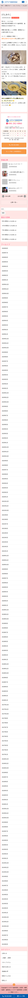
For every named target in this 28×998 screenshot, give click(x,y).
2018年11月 (5, 668)
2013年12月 (5, 917)
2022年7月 (5, 469)
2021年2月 (5, 546)
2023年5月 (5, 424)
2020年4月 (5, 591)
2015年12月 (5, 808)
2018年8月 (5, 677)
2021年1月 (5, 551)
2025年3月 (5, 325)
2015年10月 (5, 817)
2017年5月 (5, 736)
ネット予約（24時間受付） (14, 151)
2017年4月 (5, 741)
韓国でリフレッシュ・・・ (16, 180)
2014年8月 (5, 881)
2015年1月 (5, 858)
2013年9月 (5, 930)
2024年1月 (5, 388)
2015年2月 (5, 854)
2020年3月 (5, 596)
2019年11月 (5, 614)
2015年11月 (5, 813)
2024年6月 (5, 365)
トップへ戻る (14, 984)
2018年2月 (5, 695)
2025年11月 (5, 289)
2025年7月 (5, 307)
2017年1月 (5, 754)
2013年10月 (5, 926)
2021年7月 (5, 524)
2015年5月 (5, 840)
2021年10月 (5, 510)
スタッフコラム (15, 17)
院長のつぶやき (6, 976)
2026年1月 (5, 280)
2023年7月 (5, 415)
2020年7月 (5, 578)
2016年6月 (5, 781)
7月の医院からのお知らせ (9, 230)
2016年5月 (5, 786)
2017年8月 (5, 722)
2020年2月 (5, 600)
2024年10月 (5, 347)
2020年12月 (5, 555)
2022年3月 (5, 487)
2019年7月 (5, 632)
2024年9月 (5, 352)
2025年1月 (5, 334)
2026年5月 (5, 261)
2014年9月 (5, 876)
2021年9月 (5, 515)
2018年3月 (5, 691)
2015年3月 (5, 849)
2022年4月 (5, 483)
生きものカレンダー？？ (15, 188)
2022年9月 (5, 460)
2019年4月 (5, 646)
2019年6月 (5, 637)
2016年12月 (5, 759)
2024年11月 (5, 343)
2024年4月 (5, 374)
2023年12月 (5, 393)
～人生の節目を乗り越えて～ (17, 172)
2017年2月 (5, 750)
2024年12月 (5, 338)
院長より (4, 980)
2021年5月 (5, 533)
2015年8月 (5, 826)
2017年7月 (5, 727)
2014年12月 (5, 863)
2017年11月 (5, 709)
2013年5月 (5, 944)
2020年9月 (5, 569)
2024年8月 (5, 356)
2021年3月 (5, 542)
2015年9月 (5, 822)
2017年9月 (5, 718)
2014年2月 (5, 908)
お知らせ (4, 953)
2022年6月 (5, 474)
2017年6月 (5, 732)
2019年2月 (5, 655)
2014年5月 (5, 894)
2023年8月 (5, 411)
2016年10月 (5, 768)
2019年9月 (5, 623)
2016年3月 (5, 795)
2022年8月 (5, 465)
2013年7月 (5, 935)
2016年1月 (5, 804)
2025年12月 (5, 284)
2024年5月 (5, 370)
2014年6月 (5, 890)
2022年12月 (5, 447)
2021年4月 (5, 537)
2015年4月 (5, 845)
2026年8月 (5, 248)
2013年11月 (5, 921)
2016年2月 (5, 799)
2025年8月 (5, 302)
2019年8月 (5, 628)
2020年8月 (5, 573)
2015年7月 (5, 831)
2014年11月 (5, 867)
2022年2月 (5, 492)
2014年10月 (5, 872)
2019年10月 (5, 619)
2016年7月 (5, 777)
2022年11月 (5, 451)
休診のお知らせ (6, 967)
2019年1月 (5, 659)
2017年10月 (5, 713)
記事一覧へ (14, 202)
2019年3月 (5, 650)
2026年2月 (5, 275)
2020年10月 (5, 564)
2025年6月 (5, 311)
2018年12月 (5, 664)
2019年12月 (5, 609)
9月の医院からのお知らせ (9, 221)
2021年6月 (5, 528)
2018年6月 (5, 686)
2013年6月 (5, 939)
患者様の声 (5, 971)
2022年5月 (5, 478)
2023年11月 (5, 397)
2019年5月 (5, 641)
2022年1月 (5, 496)
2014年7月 (5, 885)
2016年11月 (5, 763)
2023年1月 (5, 442)
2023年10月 (5, 402)
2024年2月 (5, 383)
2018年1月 (5, 700)
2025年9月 (5, 298)
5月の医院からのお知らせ (9, 239)
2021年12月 (5, 501)
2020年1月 (5, 605)
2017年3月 (5, 745)
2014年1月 (5, 912)
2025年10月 (5, 293)
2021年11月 (5, 506)
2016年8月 (5, 772)
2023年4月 (5, 429)
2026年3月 (5, 271)
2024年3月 (5, 379)
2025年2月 (5, 329)
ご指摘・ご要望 (6, 958)
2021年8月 (5, 519)
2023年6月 (5, 420)
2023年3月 (5, 433)
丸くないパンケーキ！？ (15, 164)
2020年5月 (5, 587)
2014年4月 (5, 899)
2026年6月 (5, 257)
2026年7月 (5, 252)
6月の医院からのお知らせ (9, 234)
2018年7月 (5, 682)
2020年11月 (5, 560)
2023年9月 (5, 406)
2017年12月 (5, 704)
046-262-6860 (15, 145)
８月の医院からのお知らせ (9, 225)
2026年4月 (5, 266)
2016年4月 (5, 790)
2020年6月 (5, 582)
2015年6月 (5, 835)
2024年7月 (5, 361)
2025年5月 (5, 316)
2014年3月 (5, 903)
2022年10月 (5, 456)
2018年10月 (5, 673)
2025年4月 (5, 320)
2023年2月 (5, 438)
